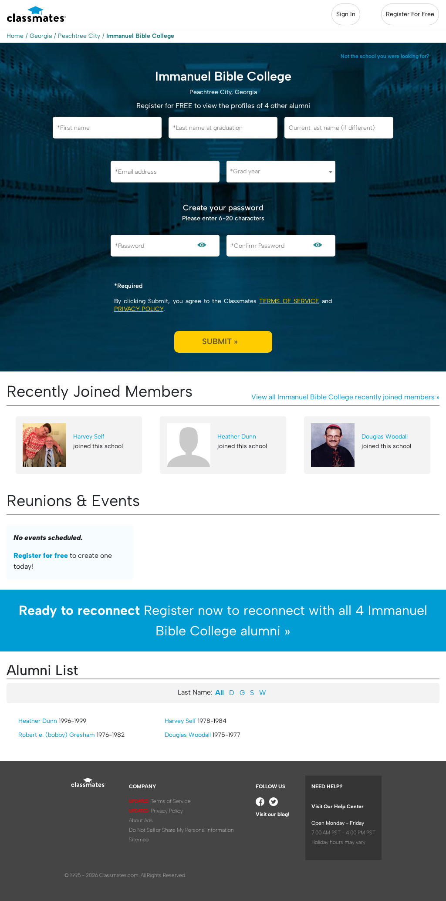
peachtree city (79, 36)
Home (15, 36)
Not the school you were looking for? (385, 56)
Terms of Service (289, 301)
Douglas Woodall (385, 436)
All (219, 692)
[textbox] (280, 171)
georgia (41, 36)
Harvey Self (89, 436)
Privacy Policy (138, 309)
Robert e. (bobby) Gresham (56, 735)
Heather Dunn (236, 436)
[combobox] (280, 171)
